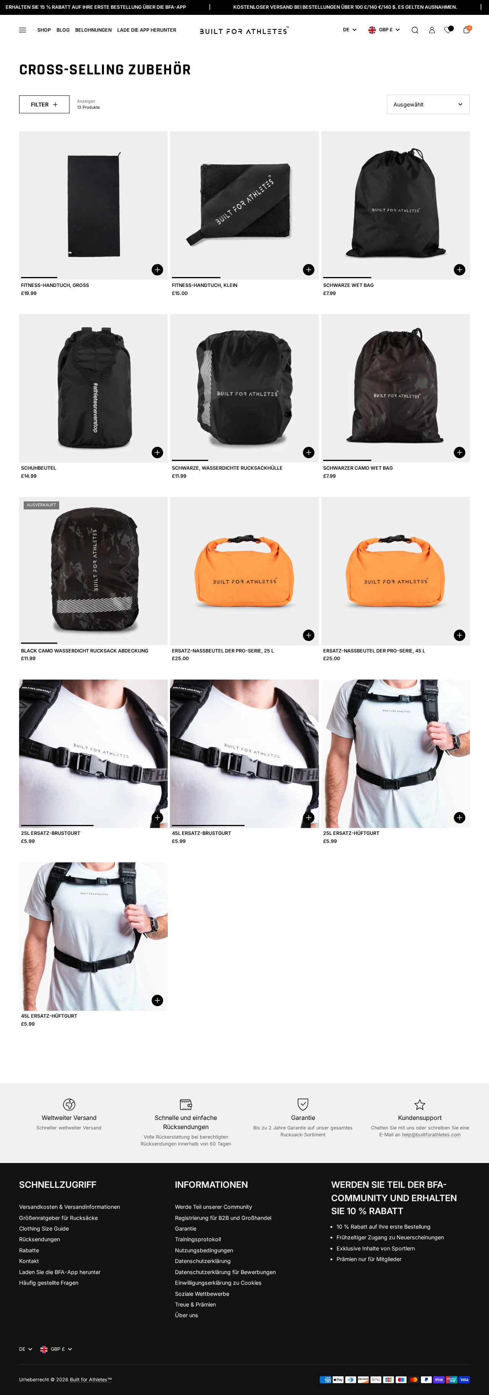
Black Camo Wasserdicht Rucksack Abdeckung (84, 651)
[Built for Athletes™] (244, 30)
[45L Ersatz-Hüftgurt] (93, 936)
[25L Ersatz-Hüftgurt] (395, 754)
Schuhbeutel (38, 468)
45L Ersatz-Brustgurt (201, 833)
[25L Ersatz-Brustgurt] (93, 754)
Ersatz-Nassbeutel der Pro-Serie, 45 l (374, 651)
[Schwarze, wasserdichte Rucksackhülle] (244, 388)
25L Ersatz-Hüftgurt (351, 833)
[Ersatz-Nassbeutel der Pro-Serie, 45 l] (395, 571)
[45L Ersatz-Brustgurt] (244, 754)
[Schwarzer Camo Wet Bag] (395, 388)
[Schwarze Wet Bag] (395, 205)
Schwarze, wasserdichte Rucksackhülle (227, 468)
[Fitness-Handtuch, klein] (244, 205)
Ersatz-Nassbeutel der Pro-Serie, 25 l (223, 651)
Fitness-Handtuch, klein (204, 285)
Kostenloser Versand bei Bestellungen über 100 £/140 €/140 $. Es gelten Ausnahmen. (278, 7)
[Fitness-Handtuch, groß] (93, 205)
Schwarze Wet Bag (348, 285)
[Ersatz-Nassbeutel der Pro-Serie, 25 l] (244, 571)
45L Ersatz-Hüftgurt (49, 1016)
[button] (414, 30)
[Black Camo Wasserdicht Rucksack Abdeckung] (93, 571)
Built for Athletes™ (91, 1379)
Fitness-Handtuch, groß (55, 285)
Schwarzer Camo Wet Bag (358, 468)
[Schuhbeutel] (93, 388)
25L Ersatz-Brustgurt (50, 833)
